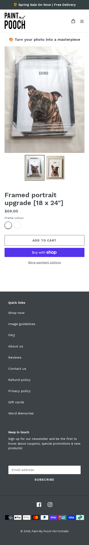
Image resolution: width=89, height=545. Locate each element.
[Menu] (82, 20)
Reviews (14, 357)
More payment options (44, 262)
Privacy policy (19, 391)
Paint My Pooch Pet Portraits (50, 531)
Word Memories (21, 413)
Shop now (16, 313)
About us (15, 346)
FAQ (11, 335)
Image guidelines (21, 324)
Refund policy (19, 380)
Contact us (17, 369)
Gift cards (16, 402)
